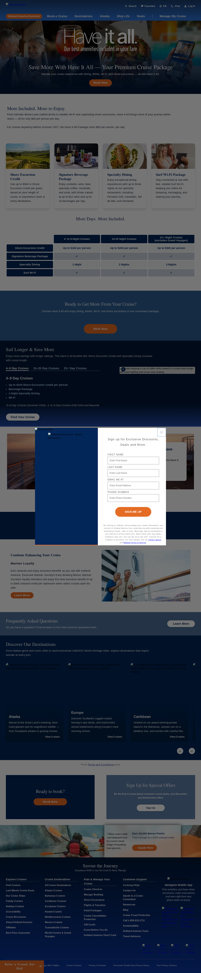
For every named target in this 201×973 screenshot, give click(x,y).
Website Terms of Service (134, 542)
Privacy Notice (154, 540)
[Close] (161, 432)
